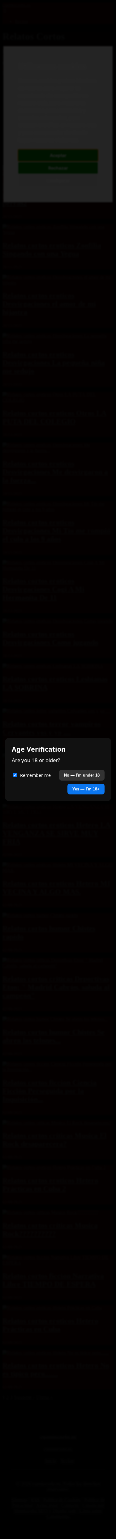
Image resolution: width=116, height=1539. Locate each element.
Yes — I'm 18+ (86, 789)
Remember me (35, 775)
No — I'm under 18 (82, 775)
